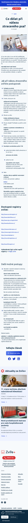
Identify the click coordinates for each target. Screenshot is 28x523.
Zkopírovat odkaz (15, 353)
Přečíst (3, 402)
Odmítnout (13, 517)
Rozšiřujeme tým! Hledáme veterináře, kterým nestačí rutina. (14, 3)
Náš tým (3, 484)
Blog (19, 476)
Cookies (20, 508)
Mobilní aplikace (5, 487)
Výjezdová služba (6, 476)
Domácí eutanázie (6, 479)
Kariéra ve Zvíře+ (20, 480)
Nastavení (7, 520)
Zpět (15, 14)
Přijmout (4, 517)
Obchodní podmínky (6, 508)
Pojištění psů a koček (6, 490)
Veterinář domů (5, 482)
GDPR (14, 508)
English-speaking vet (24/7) (6, 493)
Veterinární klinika (6, 474)
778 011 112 (10, 457)
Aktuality (20, 474)
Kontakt (20, 484)
